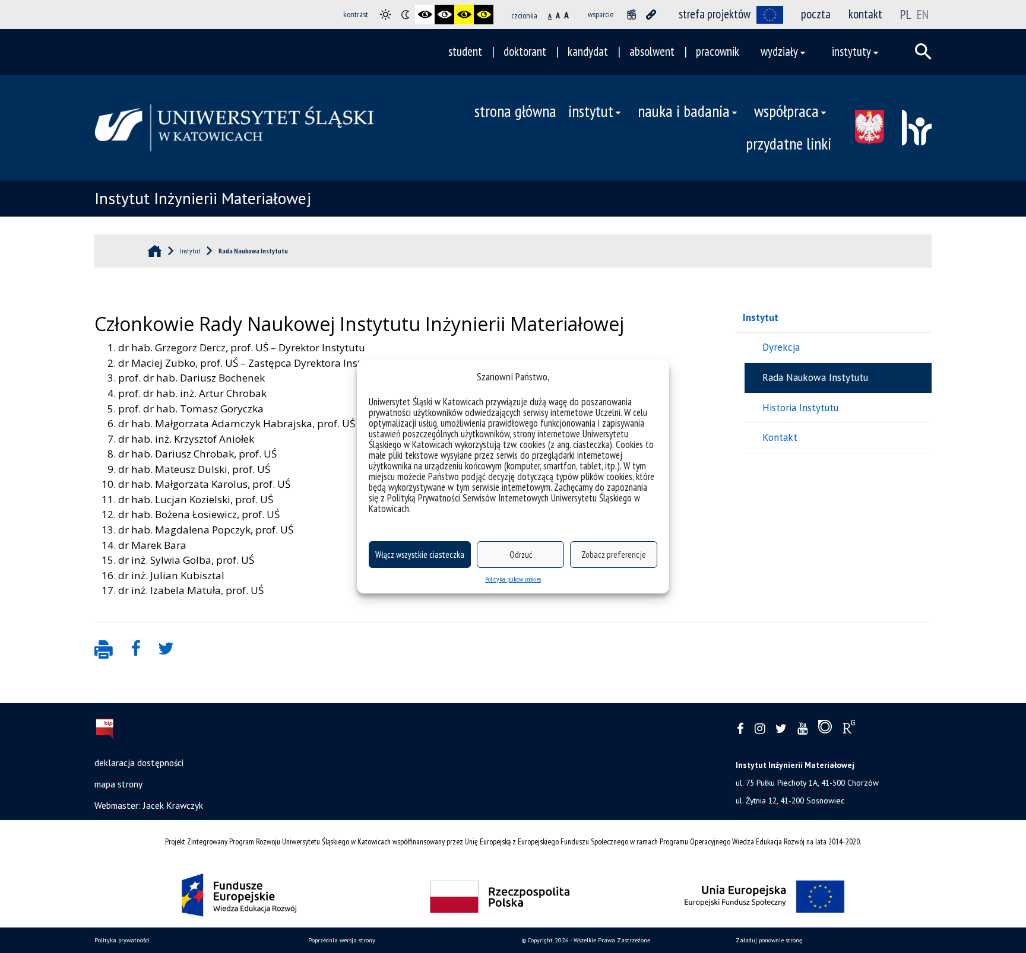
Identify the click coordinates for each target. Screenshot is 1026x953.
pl (907, 14)
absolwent (651, 51)
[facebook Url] (740, 729)
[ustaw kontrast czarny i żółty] (464, 14)
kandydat (588, 51)
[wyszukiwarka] (923, 51)
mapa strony (118, 784)
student (465, 51)
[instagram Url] (760, 729)
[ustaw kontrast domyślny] (385, 14)
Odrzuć (520, 554)
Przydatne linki (788, 143)
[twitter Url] (781, 729)
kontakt (865, 14)
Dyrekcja (781, 347)
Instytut (760, 317)
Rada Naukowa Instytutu (815, 377)
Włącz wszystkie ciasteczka (419, 554)
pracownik (717, 51)
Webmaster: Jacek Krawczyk (148, 805)
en (923, 14)
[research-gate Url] (849, 729)
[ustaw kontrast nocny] (405, 14)
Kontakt (779, 437)
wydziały (779, 51)
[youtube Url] (802, 729)
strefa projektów (714, 14)
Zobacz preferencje (613, 554)
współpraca (786, 111)
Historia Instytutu (800, 407)
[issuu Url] (825, 729)
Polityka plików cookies (513, 578)
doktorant (525, 51)
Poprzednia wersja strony (341, 940)
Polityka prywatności (122, 940)
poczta (816, 14)
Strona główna (515, 111)
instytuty (851, 51)
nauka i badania (684, 111)
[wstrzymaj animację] (631, 14)
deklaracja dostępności (138, 762)
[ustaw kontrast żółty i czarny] (483, 14)
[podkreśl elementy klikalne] (651, 14)
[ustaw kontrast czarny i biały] (425, 14)
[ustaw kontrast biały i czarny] (444, 14)
